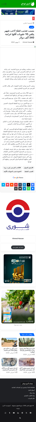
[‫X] (28, 184)
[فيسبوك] (32, 184)
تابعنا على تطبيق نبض (18, 247)
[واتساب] (28, 188)
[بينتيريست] (16, 184)
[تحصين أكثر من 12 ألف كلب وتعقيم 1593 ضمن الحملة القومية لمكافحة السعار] (9, 342)
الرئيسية (30, 23)
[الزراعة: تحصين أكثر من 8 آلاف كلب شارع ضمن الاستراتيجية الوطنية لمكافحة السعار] (9, 362)
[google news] (16, 418)
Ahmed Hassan (28, 42)
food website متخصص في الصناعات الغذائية (23, 387)
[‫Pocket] (7, 184)
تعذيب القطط (28, 171)
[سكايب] (3, 184)
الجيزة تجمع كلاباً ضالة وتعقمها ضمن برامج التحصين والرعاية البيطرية (27, 350)
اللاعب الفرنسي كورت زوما (12, 168)
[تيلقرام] (24, 188)
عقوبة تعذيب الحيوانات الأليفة (12, 171)
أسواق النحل (31, 390)
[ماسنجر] (32, 188)
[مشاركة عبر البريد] (20, 188)
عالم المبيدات (31, 398)
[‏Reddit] (11, 184)
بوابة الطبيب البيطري (29, 395)
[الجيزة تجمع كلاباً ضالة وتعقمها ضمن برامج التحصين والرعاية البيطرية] (27, 342)
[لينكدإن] (24, 184)
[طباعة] (16, 188)
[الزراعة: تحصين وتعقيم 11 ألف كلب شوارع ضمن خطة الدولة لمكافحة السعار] (27, 362)
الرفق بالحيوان (28, 168)
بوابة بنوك (32, 393)
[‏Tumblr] (20, 184)
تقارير (25, 23)
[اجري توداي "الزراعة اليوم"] (28, 3)
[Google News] (18, 178)
